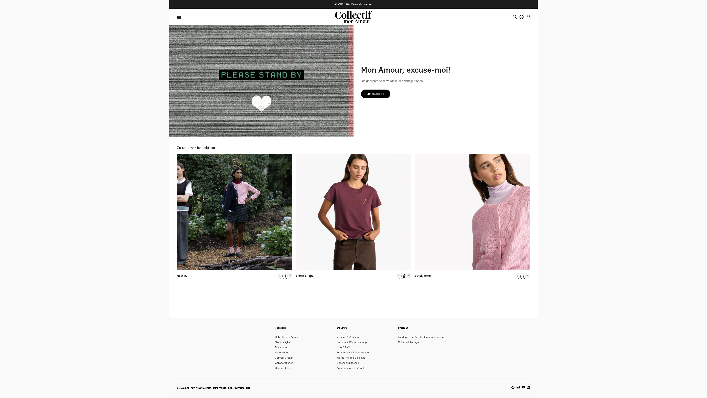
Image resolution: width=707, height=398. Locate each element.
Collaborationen (284, 362)
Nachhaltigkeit (283, 342)
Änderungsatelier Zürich (351, 367)
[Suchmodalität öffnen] (514, 16)
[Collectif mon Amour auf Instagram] (518, 387)
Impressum (219, 388)
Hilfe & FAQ (343, 347)
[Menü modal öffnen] (178, 16)
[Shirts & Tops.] (353, 212)
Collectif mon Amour (286, 337)
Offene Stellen (283, 367)
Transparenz (282, 347)
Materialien (281, 352)
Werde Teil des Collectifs (351, 357)
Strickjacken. (423, 275)
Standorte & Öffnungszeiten (353, 352)
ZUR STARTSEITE (375, 94)
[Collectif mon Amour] (353, 17)
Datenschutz (242, 388)
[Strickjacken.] (472, 212)
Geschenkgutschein (348, 362)
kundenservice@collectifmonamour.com (421, 337)
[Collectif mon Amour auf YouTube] (523, 387)
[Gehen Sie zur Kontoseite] (521, 16)
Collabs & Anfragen (409, 342)
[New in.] (234, 212)
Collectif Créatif (284, 357)
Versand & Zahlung (348, 337)
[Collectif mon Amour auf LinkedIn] (528, 387)
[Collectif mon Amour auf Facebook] (513, 387)
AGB (230, 388)
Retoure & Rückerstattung (352, 342)
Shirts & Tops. (305, 275)
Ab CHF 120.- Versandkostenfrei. (353, 4)
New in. (182, 275)
